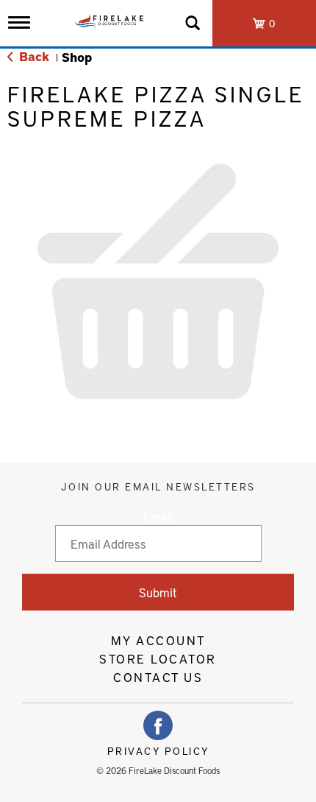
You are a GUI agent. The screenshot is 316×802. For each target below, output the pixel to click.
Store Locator (158, 658)
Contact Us (158, 676)
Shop (77, 57)
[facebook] (158, 725)
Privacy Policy (158, 751)
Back (32, 56)
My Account (158, 640)
